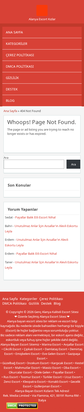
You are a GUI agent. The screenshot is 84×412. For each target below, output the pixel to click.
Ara (6, 157)
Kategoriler (16, 43)
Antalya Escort (48, 408)
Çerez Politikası (20, 55)
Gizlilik (12, 78)
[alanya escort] (42, 15)
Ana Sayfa (14, 32)
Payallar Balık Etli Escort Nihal (35, 217)
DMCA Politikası (20, 66)
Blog (10, 100)
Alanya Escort (68, 408)
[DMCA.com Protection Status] (22, 408)
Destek (12, 89)
